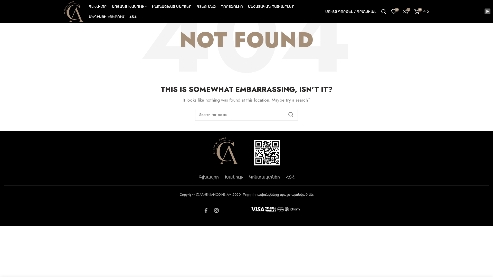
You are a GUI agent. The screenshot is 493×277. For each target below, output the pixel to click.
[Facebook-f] (206, 210)
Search (291, 115)
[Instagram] (216, 210)
